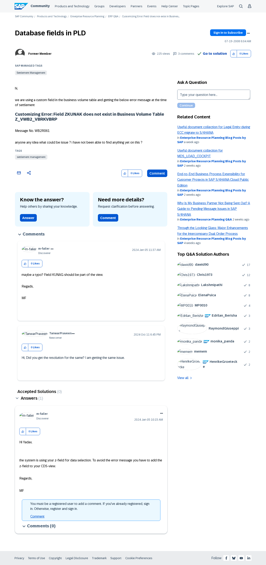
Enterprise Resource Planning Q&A (206, 219)
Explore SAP (225, 6)
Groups (99, 6)
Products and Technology (72, 6)
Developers (118, 6)
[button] (233, 53)
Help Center (169, 6)
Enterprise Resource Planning (87, 16)
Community (40, 6)
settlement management (31, 157)
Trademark (99, 558)
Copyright (55, 558)
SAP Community (24, 16)
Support (116, 558)
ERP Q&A (113, 16)
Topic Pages (191, 6)
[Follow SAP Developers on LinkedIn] (248, 558)
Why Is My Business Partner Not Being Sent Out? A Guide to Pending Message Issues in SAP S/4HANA (213, 208)
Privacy (19, 558)
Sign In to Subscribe (228, 32)
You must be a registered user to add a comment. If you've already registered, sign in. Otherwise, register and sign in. (89, 506)
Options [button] (248, 33)
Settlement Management (31, 72)
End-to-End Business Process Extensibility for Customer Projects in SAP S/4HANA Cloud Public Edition (213, 179)
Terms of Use (36, 558)
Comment (157, 173)
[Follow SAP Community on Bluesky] (233, 558)
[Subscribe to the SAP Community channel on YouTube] (241, 558)
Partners (136, 6)
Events (151, 6)
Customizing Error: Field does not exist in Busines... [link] (151, 16)
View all (182, 378)
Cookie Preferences (138, 558)
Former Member (40, 53)
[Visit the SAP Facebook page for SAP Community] (226, 558)
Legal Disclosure (77, 558)
